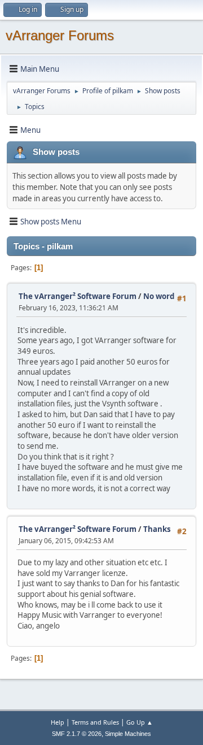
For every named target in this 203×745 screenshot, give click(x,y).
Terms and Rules (95, 722)
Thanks (157, 529)
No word (158, 296)
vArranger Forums (60, 35)
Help (57, 722)
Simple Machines (128, 733)
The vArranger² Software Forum (77, 296)
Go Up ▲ (139, 722)
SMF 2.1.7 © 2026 (77, 733)
